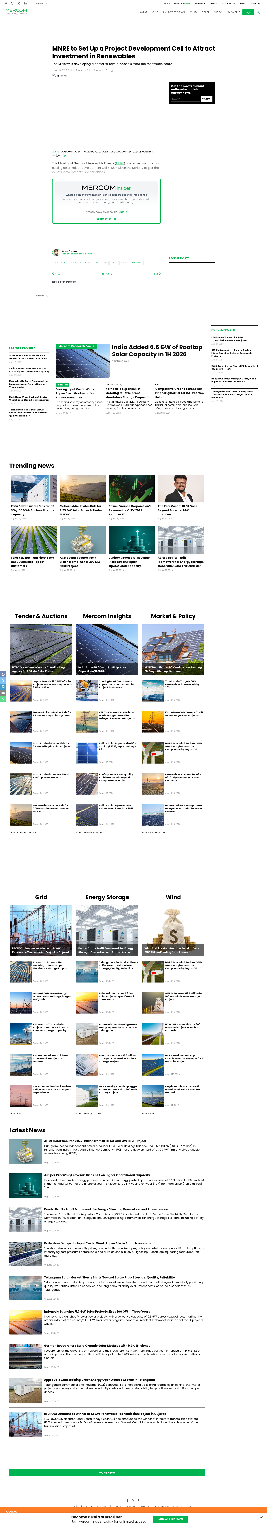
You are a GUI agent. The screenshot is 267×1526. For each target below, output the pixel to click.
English (40, 3)
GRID (155, 12)
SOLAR (144, 12)
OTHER (206, 12)
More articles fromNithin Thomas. (76, 253)
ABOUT (243, 3)
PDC (105, 263)
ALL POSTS (106, 273)
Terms (190, 1506)
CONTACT (256, 3)
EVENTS (213, 3)
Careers (132, 1506)
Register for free (106, 219)
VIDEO (218, 12)
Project (124, 263)
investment (85, 263)
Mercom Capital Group (155, 1506)
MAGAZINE (233, 12)
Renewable (137, 263)
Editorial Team (99, 1506)
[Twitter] (18, 3)
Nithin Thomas (77, 70)
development (60, 263)
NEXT (156, 273)
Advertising (80, 1506)
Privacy (177, 1506)
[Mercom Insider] (182, 3)
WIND (193, 12)
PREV (57, 273)
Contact (118, 1506)
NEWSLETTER (228, 3)
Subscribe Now (170, 1519)
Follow (56, 151)
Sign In (123, 212)
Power (114, 263)
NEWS (167, 3)
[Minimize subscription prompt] (261, 1517)
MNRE (97, 263)
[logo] (16, 12)
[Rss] (12, 3)
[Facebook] (6, 3)
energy (73, 263)
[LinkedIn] (25, 3)
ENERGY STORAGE (174, 12)
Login (248, 12)
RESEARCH (200, 3)
